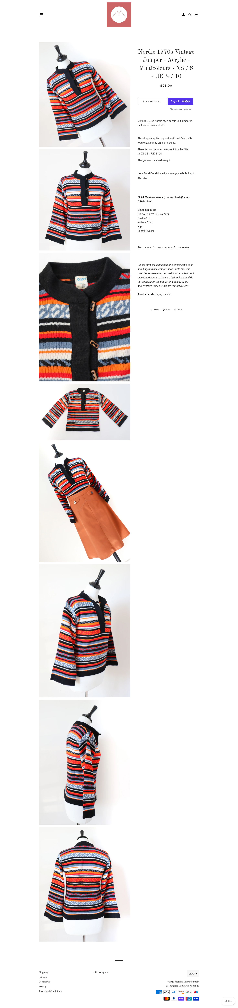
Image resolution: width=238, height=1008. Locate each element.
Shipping (43, 972)
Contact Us (44, 981)
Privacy (42, 986)
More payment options (180, 109)
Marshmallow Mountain (187, 981)
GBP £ (191, 973)
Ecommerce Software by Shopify (182, 985)
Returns (43, 977)
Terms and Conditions (50, 991)
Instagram (102, 972)
